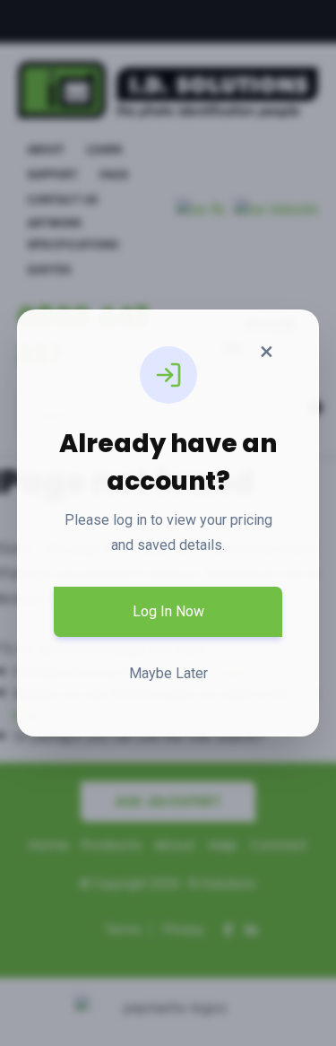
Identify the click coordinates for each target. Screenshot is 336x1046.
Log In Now (168, 611)
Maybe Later (168, 673)
